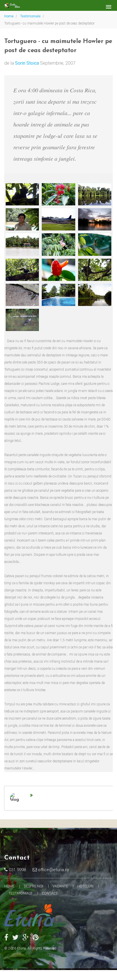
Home (9, 16)
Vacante (60, 886)
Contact (50, 893)
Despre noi (33, 886)
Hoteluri (85, 886)
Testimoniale (30, 16)
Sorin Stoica (27, 63)
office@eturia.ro (53, 869)
